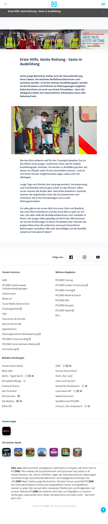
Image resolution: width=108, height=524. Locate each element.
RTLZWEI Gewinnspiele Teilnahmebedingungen (14, 287)
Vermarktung (9, 349)
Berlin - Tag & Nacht (12, 375)
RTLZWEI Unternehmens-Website (19, 344)
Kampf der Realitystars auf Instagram (83, 386)
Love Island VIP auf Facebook (77, 391)
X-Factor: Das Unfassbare (69, 406)
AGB (4, 280)
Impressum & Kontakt (13, 318)
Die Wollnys (8, 401)
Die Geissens (9, 396)
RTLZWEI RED (62, 300)
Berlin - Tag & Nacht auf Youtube (32, 375)
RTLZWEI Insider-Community (70, 285)
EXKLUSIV (7, 406)
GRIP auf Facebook (67, 365)
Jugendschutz (9, 328)
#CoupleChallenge (11, 381)
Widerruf (7, 298)
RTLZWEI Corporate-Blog (15, 339)
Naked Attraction (65, 396)
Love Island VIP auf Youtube (81, 391)
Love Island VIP (63, 391)
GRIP (58, 365)
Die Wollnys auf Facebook (17, 401)
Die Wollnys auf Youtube (20, 401)
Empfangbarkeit (10, 308)
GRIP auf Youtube (70, 365)
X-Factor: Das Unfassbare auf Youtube (88, 406)
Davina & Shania (10, 386)
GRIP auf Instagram (64, 365)
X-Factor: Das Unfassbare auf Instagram (85, 406)
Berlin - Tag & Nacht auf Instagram (26, 375)
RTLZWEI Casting (64, 280)
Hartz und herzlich (65, 381)
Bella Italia (7, 370)
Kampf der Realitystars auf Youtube (86, 386)
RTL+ (57, 315)
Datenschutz (9, 293)
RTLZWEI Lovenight (65, 290)
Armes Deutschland (12, 365)
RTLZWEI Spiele (63, 310)
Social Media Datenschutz (16, 303)
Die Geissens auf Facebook (19, 396)
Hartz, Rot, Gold (64, 375)
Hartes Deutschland (66, 370)
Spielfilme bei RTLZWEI (67, 401)
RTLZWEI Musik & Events (68, 295)
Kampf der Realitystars (68, 386)
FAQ (4, 313)
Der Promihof (9, 391)
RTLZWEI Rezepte (64, 305)
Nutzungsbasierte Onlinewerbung (20, 334)
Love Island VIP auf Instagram (74, 391)
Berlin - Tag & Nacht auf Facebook (29, 375)
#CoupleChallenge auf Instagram (24, 381)
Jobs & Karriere (10, 323)
